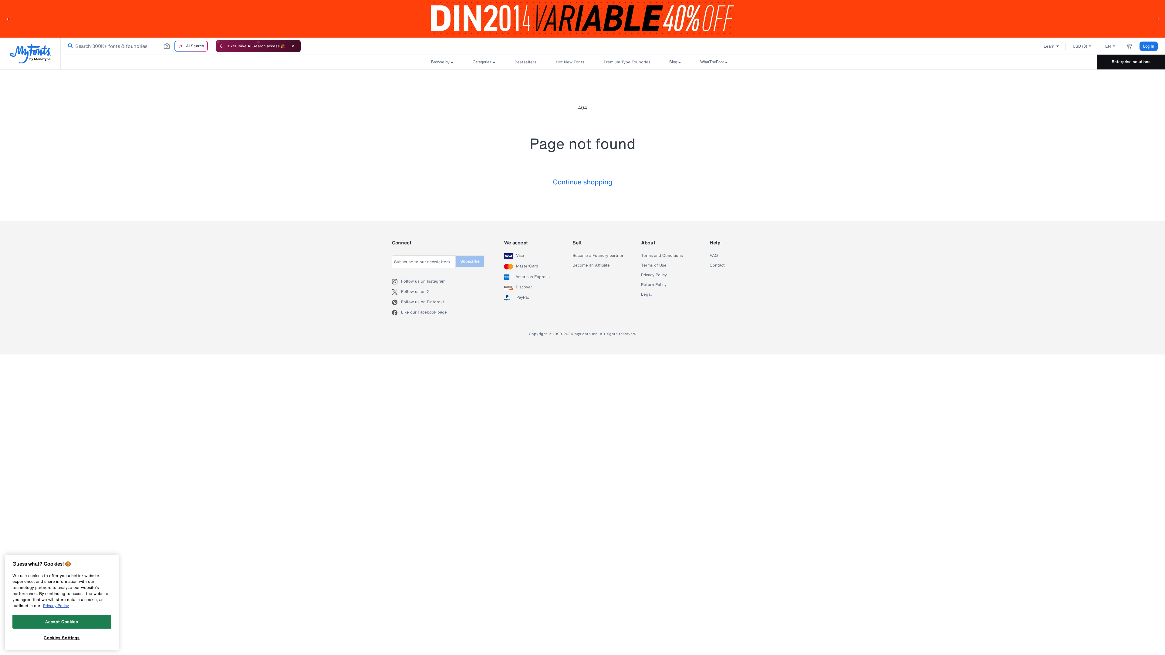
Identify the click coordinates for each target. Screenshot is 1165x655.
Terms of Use (654, 265)
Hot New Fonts (570, 62)
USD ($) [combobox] (1080, 46)
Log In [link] (1148, 46)
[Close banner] (293, 46)
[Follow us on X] (396, 292)
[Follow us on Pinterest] (396, 302)
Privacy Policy (654, 275)
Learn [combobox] (1049, 46)
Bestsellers (525, 62)
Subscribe (470, 261)
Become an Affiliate (591, 265)
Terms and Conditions (662, 255)
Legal (646, 294)
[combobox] (136, 46)
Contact (717, 265)
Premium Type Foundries (627, 62)
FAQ (714, 255)
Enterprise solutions (1131, 62)
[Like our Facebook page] (396, 312)
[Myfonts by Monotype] (30, 53)
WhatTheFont (712, 62)
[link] (69, 46)
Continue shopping (583, 182)
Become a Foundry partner (597, 255)
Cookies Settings (62, 638)
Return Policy (654, 284)
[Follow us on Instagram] (396, 281)
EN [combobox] (1108, 46)
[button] (7, 19)
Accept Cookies (61, 622)
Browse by (440, 62)
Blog (673, 62)
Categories (482, 62)
